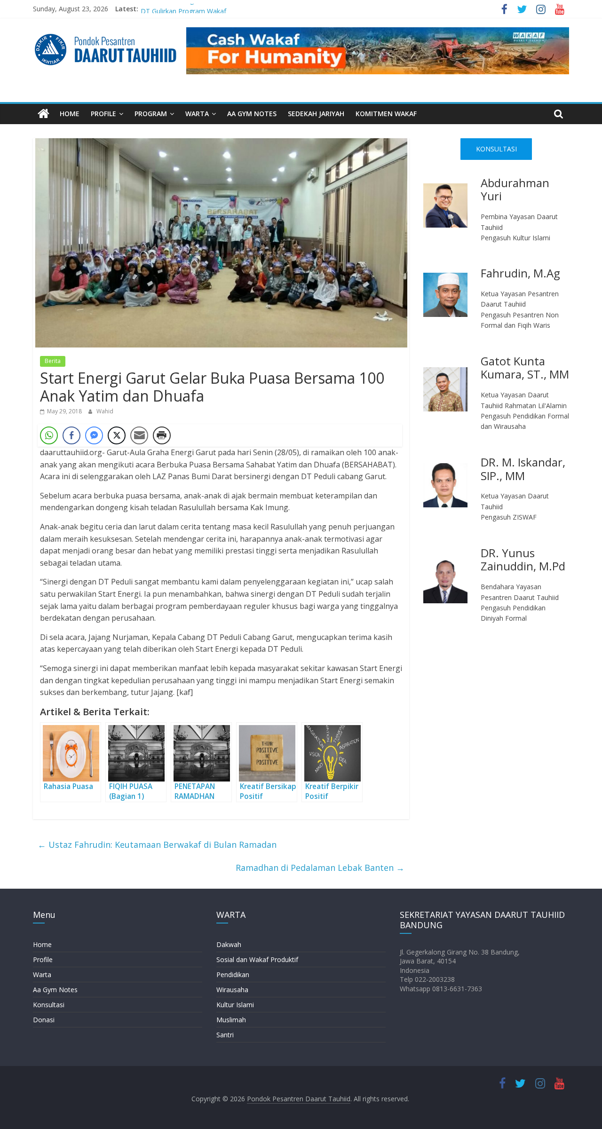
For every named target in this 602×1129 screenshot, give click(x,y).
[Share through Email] (139, 435)
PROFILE (103, 113)
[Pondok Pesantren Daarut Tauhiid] (43, 114)
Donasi (44, 1019)
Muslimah (231, 1019)
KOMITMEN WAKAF (386, 113)
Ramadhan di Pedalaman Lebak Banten (320, 867)
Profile (43, 959)
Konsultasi (48, 1004)
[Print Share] (162, 435)
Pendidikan (232, 974)
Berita (53, 361)
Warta (42, 974)
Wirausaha (232, 989)
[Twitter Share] (117, 435)
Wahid (104, 411)
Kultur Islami (235, 1004)
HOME (69, 113)
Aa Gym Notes (55, 989)
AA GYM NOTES (252, 113)
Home (42, 944)
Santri (225, 1034)
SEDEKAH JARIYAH (316, 113)
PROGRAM (151, 113)
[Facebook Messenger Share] (94, 435)
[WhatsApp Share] (49, 435)
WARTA (197, 113)
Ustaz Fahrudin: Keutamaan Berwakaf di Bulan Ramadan (157, 844)
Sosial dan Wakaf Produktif (257, 959)
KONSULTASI (496, 148)
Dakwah (228, 944)
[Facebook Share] (71, 435)
